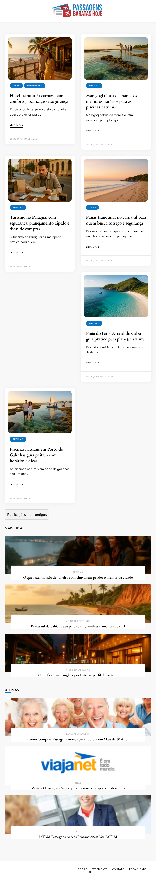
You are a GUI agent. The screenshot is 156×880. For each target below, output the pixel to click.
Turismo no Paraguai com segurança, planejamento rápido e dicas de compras (39, 223)
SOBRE (82, 869)
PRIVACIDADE (138, 869)
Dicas (16, 85)
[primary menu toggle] (5, 11)
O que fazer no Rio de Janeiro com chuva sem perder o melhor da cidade (78, 577)
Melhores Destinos (78, 621)
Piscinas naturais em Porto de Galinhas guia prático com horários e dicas (36, 455)
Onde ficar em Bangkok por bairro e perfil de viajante (78, 674)
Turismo (94, 85)
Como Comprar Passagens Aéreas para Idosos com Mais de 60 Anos (78, 739)
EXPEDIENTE (99, 869)
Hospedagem (34, 85)
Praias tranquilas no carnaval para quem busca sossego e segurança (116, 220)
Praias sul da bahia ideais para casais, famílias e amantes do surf (78, 626)
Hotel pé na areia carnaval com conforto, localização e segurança (39, 98)
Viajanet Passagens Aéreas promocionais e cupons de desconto (78, 788)
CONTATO (118, 869)
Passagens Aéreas (78, 734)
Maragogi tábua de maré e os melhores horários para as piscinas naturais (111, 101)
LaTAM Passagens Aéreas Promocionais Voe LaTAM (78, 836)
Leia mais (16, 125)
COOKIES (88, 872)
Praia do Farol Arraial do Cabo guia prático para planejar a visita (115, 336)
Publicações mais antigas (27, 514)
